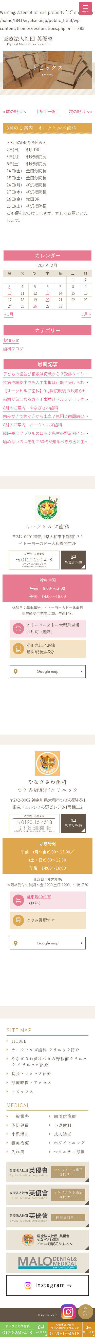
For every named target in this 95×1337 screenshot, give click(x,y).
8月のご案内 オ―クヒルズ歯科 (32, 425)
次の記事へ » (80, 111)
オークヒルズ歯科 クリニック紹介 (45, 1050)
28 (60, 306)
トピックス (22, 1092)
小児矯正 (20, 1134)
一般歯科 (20, 1116)
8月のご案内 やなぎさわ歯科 (30, 408)
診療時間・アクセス (31, 1083)
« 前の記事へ (14, 111)
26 (35, 306)
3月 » (86, 314)
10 (9, 293)
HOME (19, 1041)
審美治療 (20, 1143)
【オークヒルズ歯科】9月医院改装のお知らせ (44, 391)
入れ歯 (18, 1152)
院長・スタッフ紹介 (31, 1074)
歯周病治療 (65, 1116)
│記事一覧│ (47, 111)
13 (47, 293)
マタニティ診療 (69, 1152)
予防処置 (20, 1125)
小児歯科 (63, 1125)
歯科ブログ (13, 348)
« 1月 (8, 314)
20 (47, 299)
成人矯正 (63, 1134)
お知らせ (11, 340)
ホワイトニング (69, 1143)
